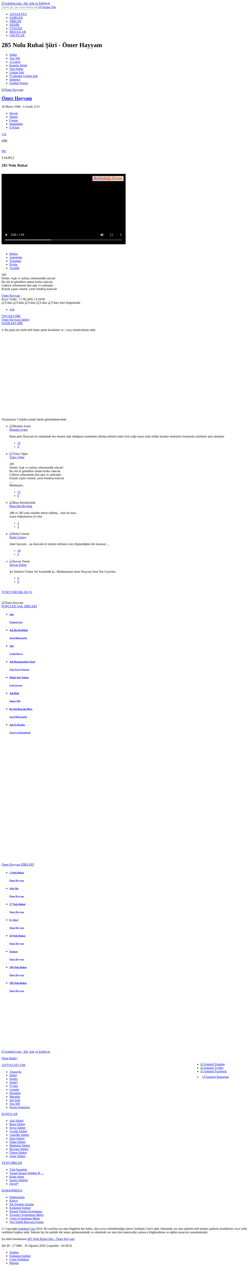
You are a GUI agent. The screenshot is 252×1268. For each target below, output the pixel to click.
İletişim (14, 1263)
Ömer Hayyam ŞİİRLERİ (18, 864)
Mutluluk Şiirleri (19, 1145)
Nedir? (13, 1082)
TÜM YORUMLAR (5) (17, 592)
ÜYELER (15, 28)
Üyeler (13, 1086)
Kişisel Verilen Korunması (25, 1211)
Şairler (13, 1079)
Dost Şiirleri (16, 1138)
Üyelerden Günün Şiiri (23, 76)
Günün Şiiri (16, 72)
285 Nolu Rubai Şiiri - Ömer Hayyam (50, 1239)
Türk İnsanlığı (18, 1169)
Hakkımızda (17, 1197)
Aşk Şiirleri (16, 1120)
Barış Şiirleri (17, 1124)
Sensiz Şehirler (18, 1180)
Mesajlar (14, 1096)
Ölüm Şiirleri (17, 1142)
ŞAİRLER (16, 17)
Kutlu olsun (16, 1176)
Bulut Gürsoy (17, 537)
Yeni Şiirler (16, 69)
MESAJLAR (17, 32)
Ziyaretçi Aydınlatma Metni (26, 1215)
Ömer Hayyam (11, 295)
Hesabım (14, 1093)
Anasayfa (15, 1071)
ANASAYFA (18, 14)
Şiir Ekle (14, 1100)
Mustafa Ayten (18, 429)
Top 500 (14, 58)
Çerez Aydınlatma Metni (24, 1218)
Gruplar (14, 1089)
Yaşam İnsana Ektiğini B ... (26, 1173)
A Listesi (14, 61)
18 (18, 550)
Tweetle (14, 268)
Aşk (12, 309)
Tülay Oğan (16, 457)
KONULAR (10, 1114)
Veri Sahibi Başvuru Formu (26, 1222)
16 (18, 443)
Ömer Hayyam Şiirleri (15, 319)
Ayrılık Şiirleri (18, 1131)
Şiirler (13, 54)
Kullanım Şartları (20, 1207)
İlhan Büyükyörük (20, 506)
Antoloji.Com (26, 1228)
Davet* (14, 1183)
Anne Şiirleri (17, 1156)
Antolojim (15, 257)
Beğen (13, 253)
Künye (13, 1200)
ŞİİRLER (15, 21)
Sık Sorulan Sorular (21, 1204)
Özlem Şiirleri (18, 1152)
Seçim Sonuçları (19, 1107)
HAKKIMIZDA (12, 1190)
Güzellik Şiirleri (19, 1135)
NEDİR (14, 24)
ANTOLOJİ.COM (13, 1065)
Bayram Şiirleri (18, 1149)
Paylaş (13, 264)
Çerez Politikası (19, 1259)
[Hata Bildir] (9, 1058)
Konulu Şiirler (18, 65)
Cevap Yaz (16, 450)
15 (18, 492)
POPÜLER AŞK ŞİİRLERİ (19, 606)
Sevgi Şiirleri (17, 1127)
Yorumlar (15, 261)
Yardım (14, 1252)
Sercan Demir (18, 565)
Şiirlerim (14, 79)
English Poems (18, 83)
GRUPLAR (17, 35)
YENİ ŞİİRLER (12, 1163)
